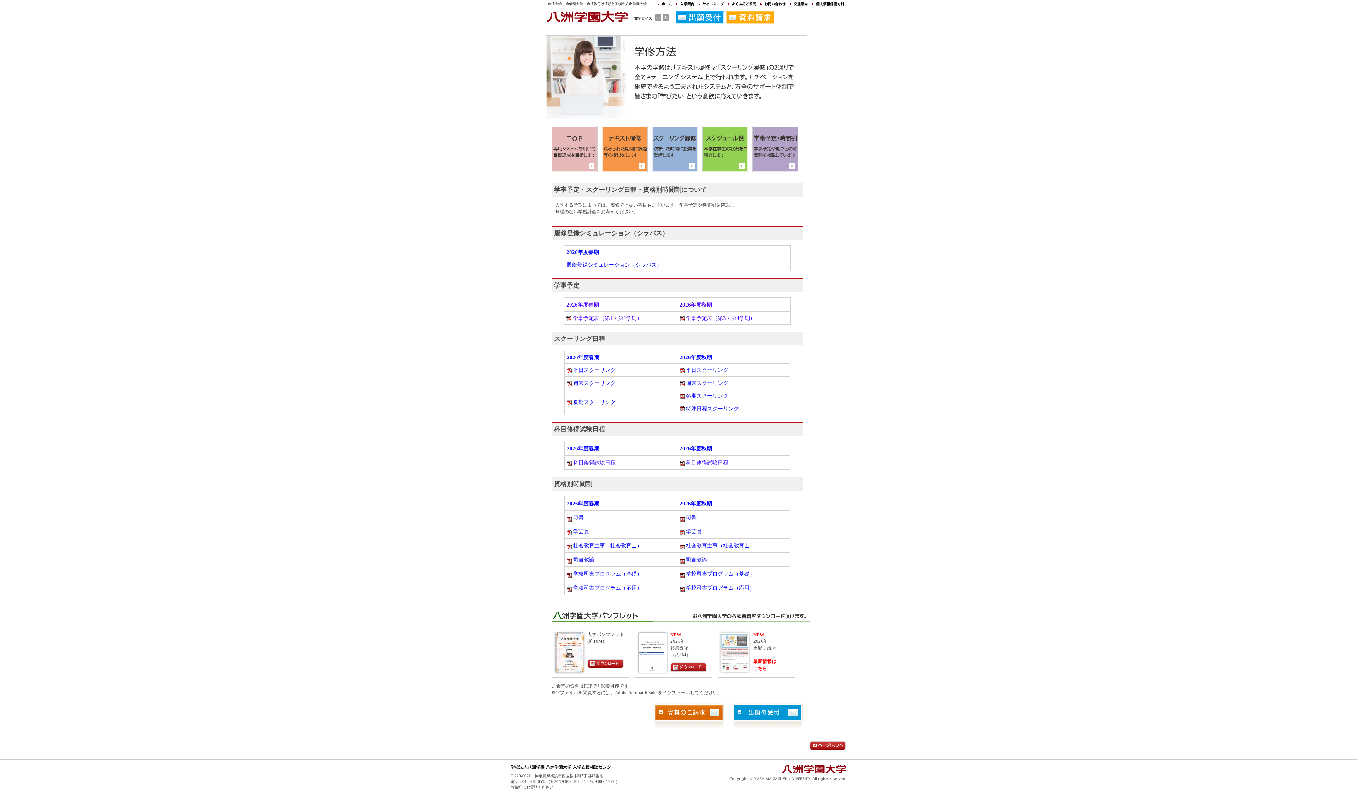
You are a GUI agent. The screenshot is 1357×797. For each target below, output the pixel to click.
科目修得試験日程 (594, 462)
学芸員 (581, 531)
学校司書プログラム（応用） (607, 588)
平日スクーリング (594, 370)
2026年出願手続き (764, 641)
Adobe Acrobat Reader (636, 692)
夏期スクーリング (594, 402)
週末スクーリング (594, 383)
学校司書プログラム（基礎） (607, 574)
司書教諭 (583, 560)
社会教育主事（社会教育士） (607, 545)
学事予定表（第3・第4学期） (720, 318)
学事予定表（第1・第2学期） (607, 318)
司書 (578, 517)
